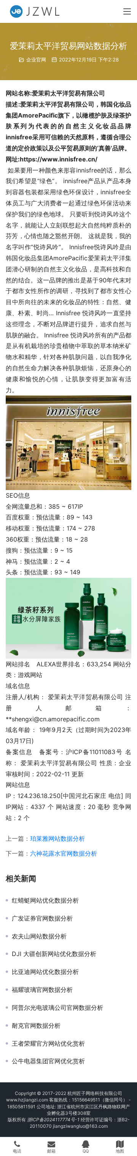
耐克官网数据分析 (36, 1025)
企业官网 (36, 59)
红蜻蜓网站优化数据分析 (45, 900)
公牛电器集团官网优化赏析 (48, 1061)
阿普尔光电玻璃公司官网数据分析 (57, 1007)
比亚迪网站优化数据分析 (45, 971)
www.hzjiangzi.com (27, 1100)
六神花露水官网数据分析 (63, 853)
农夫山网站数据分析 (39, 936)
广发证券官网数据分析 (42, 918)
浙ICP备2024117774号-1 (53, 1119)
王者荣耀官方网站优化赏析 (48, 1043)
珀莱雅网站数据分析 (57, 838)
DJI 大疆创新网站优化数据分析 (54, 953)
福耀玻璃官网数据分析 (42, 989)
